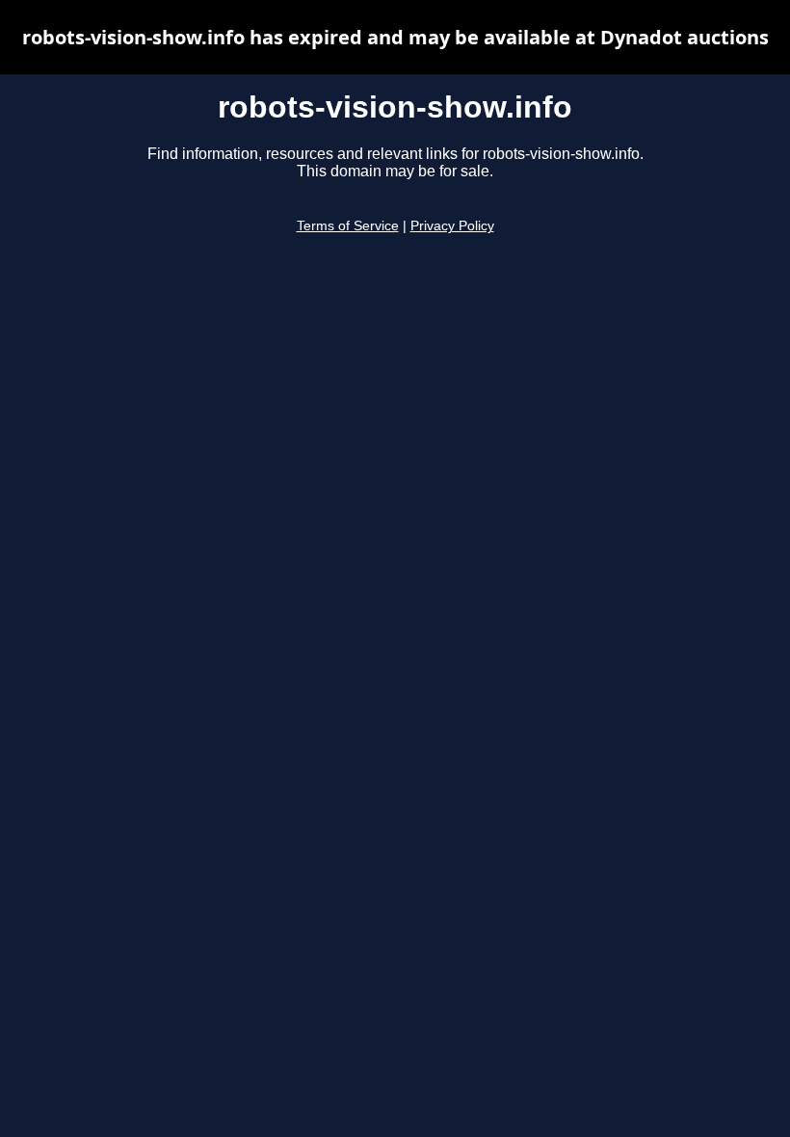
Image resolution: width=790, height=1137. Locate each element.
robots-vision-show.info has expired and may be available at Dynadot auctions (395, 37)
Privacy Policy (452, 226)
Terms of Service (348, 226)
